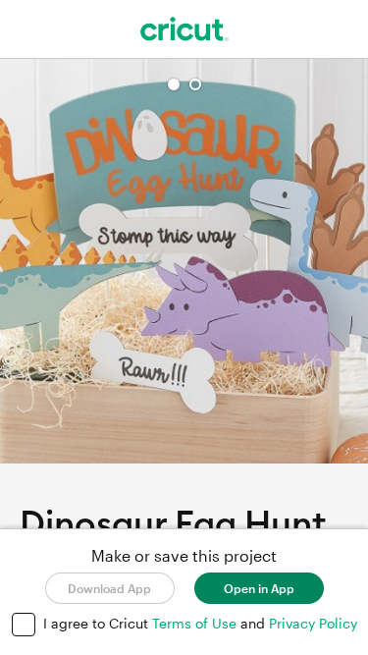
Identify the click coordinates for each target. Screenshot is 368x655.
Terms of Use (196, 623)
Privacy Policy (313, 623)
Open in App (259, 588)
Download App (109, 588)
